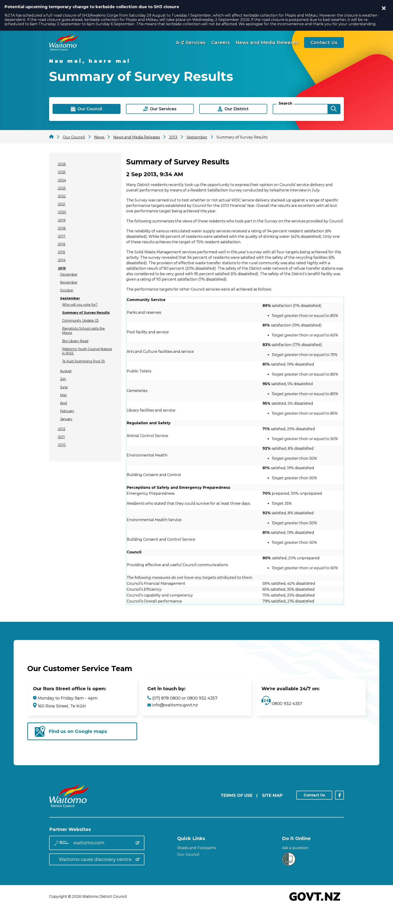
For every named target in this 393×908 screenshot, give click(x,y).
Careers (220, 42)
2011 (61, 437)
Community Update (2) (80, 321)
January (66, 419)
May (63, 395)
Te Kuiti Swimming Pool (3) (83, 361)
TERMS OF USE (237, 795)
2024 (62, 180)
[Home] (63, 49)
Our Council (188, 854)
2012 (61, 429)
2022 (62, 196)
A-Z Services (191, 42)
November (68, 282)
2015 (61, 252)
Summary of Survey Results (86, 313)
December (68, 274)
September (70, 298)
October (66, 290)
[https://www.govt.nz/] (315, 901)
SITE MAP (272, 795)
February (67, 411)
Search (285, 103)
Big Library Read (75, 341)
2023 (62, 188)
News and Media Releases (267, 42)
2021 (61, 204)
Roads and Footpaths (196, 848)
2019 (62, 220)
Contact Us (324, 42)
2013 (62, 268)
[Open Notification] (383, 8)
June (64, 387)
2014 (62, 260)
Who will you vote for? (80, 305)
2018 (62, 228)
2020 (62, 212)
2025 (62, 172)
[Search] (333, 109)
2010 (62, 445)
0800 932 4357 (286, 703)
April (63, 403)
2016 (61, 244)
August (66, 371)
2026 (62, 164)
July (63, 379)
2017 (62, 236)
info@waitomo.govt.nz (175, 704)
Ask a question (295, 848)
